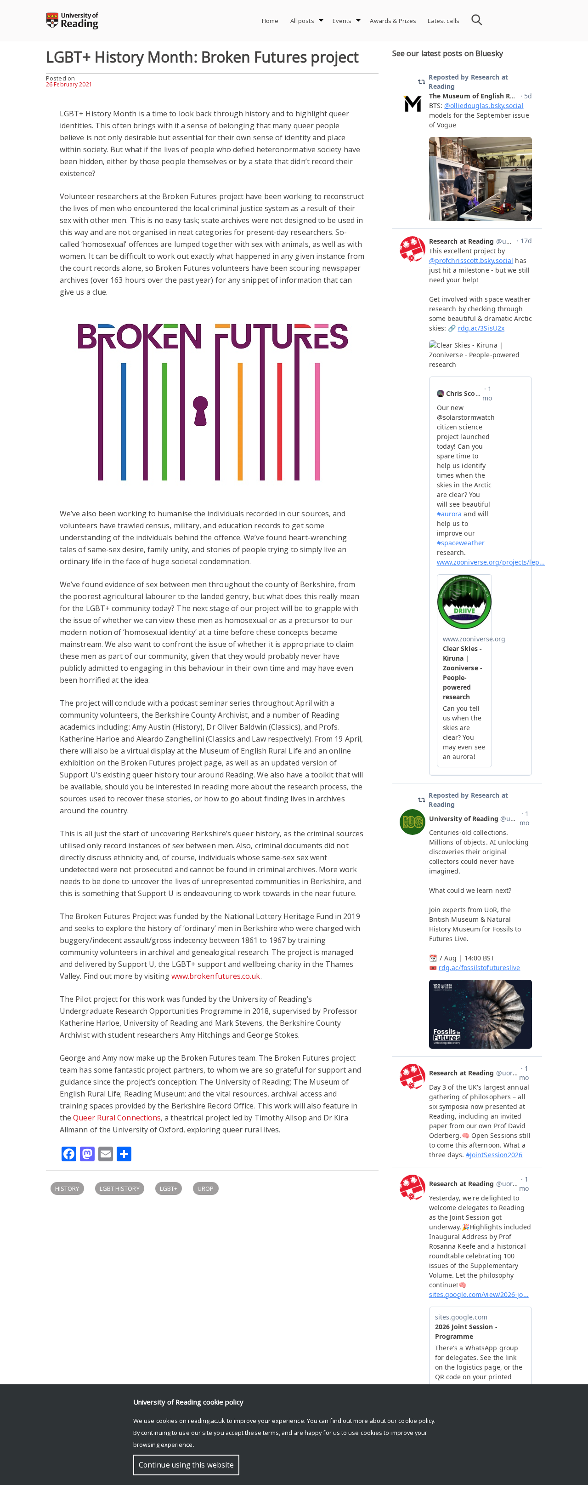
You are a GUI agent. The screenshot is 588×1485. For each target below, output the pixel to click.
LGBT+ (168, 1188)
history (67, 1188)
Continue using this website (186, 1465)
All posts (302, 21)
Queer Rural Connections (117, 1118)
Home (270, 21)
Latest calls (443, 21)
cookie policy (416, 1420)
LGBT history (120, 1188)
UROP (206, 1188)
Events (342, 21)
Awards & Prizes (393, 21)
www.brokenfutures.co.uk (215, 976)
